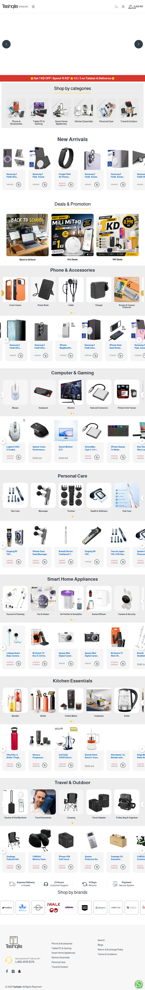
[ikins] (109, 908)
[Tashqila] (10, 7)
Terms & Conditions (107, 954)
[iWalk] (16, 908)
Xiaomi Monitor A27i (13, 448)
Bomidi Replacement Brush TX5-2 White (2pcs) (117, 553)
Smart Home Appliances (72, 579)
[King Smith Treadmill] (125, 908)
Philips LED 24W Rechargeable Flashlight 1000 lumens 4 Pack (118, 858)
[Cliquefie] (63, 908)
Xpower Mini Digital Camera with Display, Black (13, 654)
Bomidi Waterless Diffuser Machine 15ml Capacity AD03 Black (118, 654)
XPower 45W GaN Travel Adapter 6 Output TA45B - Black (13, 858)
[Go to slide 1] (71, 313)
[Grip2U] (94, 908)
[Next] (6, 44)
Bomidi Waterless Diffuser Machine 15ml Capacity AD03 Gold (92, 654)
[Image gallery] (16, 108)
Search (101, 940)
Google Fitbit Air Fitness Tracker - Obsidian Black (14, 175)
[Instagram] (13, 971)
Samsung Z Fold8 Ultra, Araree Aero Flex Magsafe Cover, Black (117, 175)
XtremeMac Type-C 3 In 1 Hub (38, 448)
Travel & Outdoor (72, 782)
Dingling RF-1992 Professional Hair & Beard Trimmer (12, 553)
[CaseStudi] (47, 908)
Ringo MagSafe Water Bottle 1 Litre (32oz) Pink (118, 756)
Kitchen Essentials (72, 680)
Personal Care (72, 476)
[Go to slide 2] (73, 313)
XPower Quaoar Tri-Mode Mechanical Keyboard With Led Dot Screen (66, 448)
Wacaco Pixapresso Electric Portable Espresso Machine (12, 756)
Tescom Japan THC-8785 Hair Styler (39, 553)
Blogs (100, 945)
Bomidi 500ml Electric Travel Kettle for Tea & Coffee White (66, 756)
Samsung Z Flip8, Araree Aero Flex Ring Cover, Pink (90, 346)
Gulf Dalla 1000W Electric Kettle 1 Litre (39, 756)
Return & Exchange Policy (110, 949)
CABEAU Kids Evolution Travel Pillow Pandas (91, 858)
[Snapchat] (19, 971)
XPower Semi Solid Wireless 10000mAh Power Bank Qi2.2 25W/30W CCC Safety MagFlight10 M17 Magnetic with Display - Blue (66, 346)
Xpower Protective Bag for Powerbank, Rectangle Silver (39, 858)
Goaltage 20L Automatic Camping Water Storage (66, 858)
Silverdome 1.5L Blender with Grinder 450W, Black (92, 756)
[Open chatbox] (139, 984)
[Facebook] (7, 971)
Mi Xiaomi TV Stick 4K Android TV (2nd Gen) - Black (40, 654)
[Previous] (138, 44)
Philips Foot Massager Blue (92, 552)
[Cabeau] (31, 908)
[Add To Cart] (18, 184)
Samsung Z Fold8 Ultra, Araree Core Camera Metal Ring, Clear (91, 175)
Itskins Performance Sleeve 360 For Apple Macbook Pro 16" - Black (118, 448)
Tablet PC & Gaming (61, 948)
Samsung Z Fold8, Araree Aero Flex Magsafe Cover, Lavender (65, 175)
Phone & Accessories (62, 943)
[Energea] (78, 908)
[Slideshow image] (72, 44)
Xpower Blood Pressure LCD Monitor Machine (65, 553)
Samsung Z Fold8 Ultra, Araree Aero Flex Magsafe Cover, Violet (41, 346)
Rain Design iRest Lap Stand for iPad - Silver (92, 448)
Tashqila (17, 987)
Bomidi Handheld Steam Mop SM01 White (64, 654)
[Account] (123, 6)
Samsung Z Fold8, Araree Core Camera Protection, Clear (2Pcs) (39, 175)
